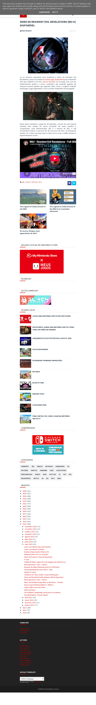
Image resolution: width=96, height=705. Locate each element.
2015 (24, 519)
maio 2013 (29, 544)
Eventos (34, 470)
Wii (47, 478)
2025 (24, 493)
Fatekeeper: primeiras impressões (47, 360)
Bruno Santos (25, 646)
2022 (24, 501)
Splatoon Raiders (40, 349)
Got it (55, 12)
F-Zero (26, 559)
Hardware (43, 470)
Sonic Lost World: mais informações (37, 547)
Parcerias (23, 633)
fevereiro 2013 (30, 602)
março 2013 (29, 600)
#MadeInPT (25, 466)
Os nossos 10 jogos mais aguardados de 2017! (30, 232)
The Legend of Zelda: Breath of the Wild (33, 207)
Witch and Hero (30, 590)
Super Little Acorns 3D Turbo (34, 587)
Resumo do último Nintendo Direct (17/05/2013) (41, 567)
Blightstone (38, 383)
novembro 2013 (31, 529)
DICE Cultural (24, 650)
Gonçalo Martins (26, 652)
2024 (24, 496)
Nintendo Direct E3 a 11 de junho (36, 554)
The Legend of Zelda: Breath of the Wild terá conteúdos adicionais (62, 208)
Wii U (40, 182)
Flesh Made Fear (39, 405)
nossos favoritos (49, 82)
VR (42, 478)
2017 (24, 514)
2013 (24, 524)
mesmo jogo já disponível (54, 79)
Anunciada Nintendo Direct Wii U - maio (38, 569)
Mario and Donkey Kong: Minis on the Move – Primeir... (44, 582)
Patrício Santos (25, 660)
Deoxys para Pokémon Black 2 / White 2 (39, 585)
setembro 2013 (30, 534)
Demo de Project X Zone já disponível (38, 557)
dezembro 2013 (31, 526)
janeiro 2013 (29, 605)
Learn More (44, 12)
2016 (24, 516)
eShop (28, 182)
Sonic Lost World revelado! (34, 549)
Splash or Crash (30, 572)
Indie (52, 470)
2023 (24, 499)
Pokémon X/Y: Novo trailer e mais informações (41, 575)
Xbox (59, 478)
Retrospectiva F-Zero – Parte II (35, 564)
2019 (24, 509)
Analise (39, 466)
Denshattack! (38, 394)
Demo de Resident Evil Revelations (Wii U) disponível (43, 577)
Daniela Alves (25, 648)
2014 (24, 521)
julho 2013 (28, 539)
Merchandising (26, 474)
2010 (24, 613)
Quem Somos (25, 628)
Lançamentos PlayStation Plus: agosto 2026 (51, 338)
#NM (23, 182)
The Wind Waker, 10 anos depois (36, 595)
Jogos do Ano (61, 470)
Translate (37, 682)
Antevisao (49, 466)
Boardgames (60, 466)
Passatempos (26, 478)
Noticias (35, 182)
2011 (24, 610)
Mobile (37, 474)
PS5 (70, 474)
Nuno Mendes (25, 658)
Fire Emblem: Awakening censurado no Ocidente (42, 592)
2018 (24, 511)
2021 (24, 504)
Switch (36, 478)
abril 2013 (28, 597)
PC (59, 474)
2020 (24, 506)
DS (68, 466)
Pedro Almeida (25, 663)
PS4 (64, 474)
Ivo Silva (23, 656)
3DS (33, 466)
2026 (24, 491)
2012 (24, 608)
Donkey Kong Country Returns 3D (36, 552)
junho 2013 (29, 542)
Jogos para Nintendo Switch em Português (51, 316)
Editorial (24, 470)
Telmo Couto (24, 665)
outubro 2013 (30, 531)
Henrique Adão (25, 654)
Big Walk (36, 371)
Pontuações (24, 630)
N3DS (44, 474)
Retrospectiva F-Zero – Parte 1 (35, 580)
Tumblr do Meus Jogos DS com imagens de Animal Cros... (45, 562)
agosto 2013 (29, 536)
